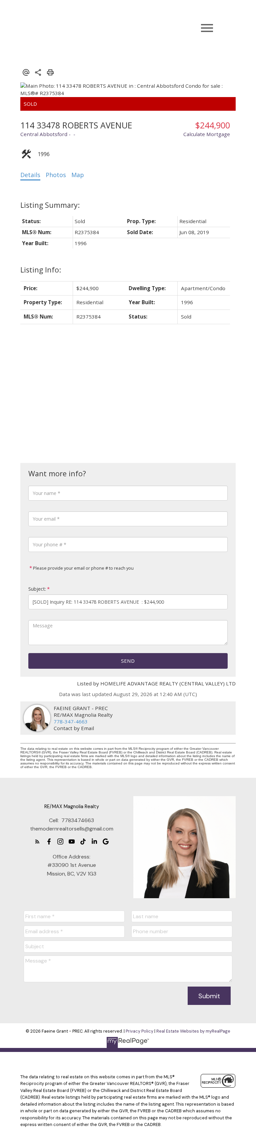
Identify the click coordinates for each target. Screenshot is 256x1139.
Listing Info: (40, 269)
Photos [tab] (56, 175)
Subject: (37, 589)
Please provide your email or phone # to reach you (83, 568)
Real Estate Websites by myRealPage (193, 1031)
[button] (37, 841)
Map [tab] (77, 175)
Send (128, 660)
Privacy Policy (139, 1031)
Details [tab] (30, 175)
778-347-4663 (71, 721)
